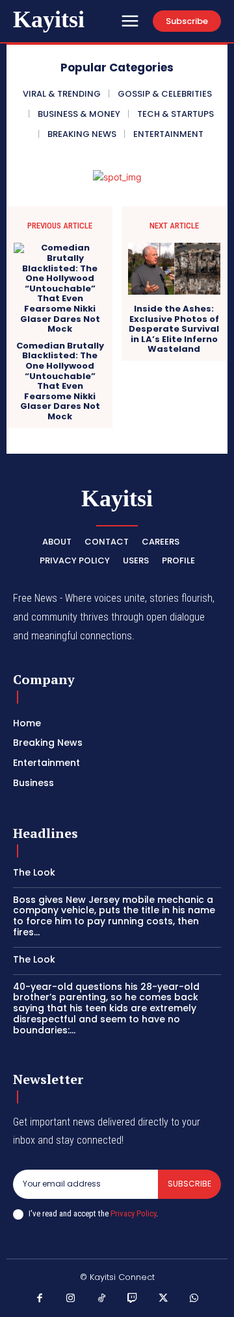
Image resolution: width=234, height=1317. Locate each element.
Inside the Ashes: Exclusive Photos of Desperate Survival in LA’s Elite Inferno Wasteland (174, 329)
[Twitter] (163, 1298)
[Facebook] (40, 1298)
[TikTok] (102, 1298)
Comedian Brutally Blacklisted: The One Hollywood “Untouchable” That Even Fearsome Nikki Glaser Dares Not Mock (60, 381)
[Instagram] (70, 1298)
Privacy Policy (133, 1213)
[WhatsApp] (194, 1298)
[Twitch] (132, 1298)
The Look (34, 872)
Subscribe (189, 1183)
